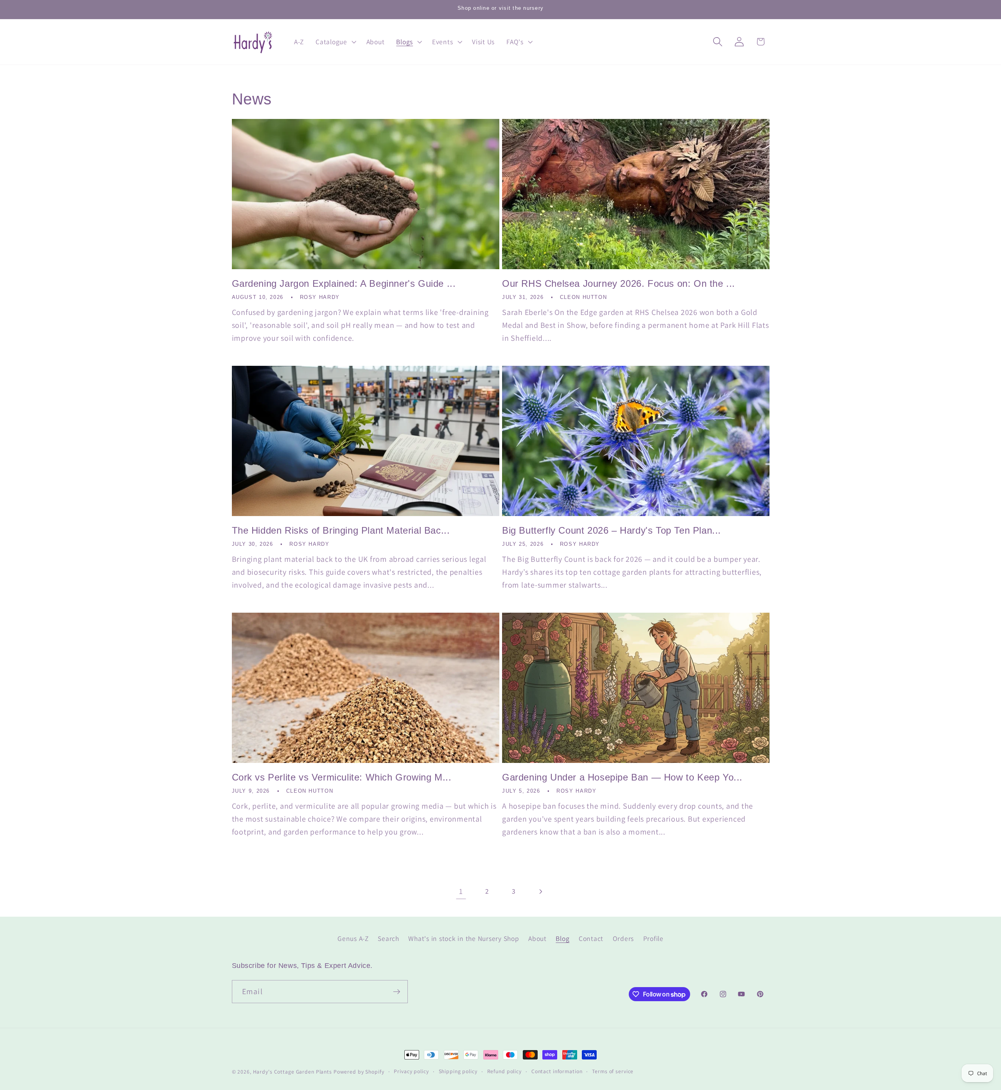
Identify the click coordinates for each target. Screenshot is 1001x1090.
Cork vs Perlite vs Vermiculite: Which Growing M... (342, 777)
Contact (591, 938)
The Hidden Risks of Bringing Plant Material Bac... (341, 530)
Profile (653, 938)
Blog (562, 938)
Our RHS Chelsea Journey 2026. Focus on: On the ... (618, 283)
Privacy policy (411, 1071)
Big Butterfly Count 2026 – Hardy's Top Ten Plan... (611, 530)
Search (388, 938)
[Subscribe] (396, 991)
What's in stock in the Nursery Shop (463, 938)
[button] (335, 42)
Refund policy (504, 1071)
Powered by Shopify (359, 1071)
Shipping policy (458, 1071)
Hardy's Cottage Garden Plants (292, 1071)
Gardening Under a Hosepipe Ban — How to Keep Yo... (622, 777)
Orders (623, 938)
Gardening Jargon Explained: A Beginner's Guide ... (344, 283)
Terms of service (612, 1071)
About (537, 938)
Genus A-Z (353, 938)
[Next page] (540, 891)
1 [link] (461, 891)
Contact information (557, 1071)
